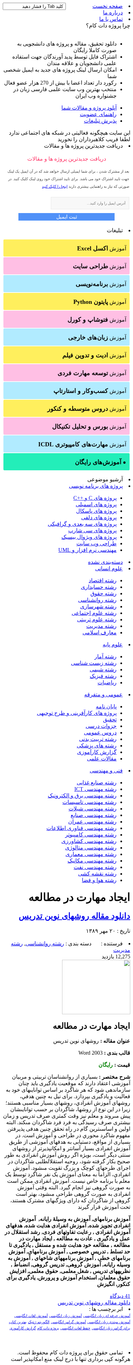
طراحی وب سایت (96, 543)
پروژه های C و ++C (95, 498)
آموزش (101, 248)
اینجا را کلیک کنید (55, 186)
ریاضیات (107, 682)
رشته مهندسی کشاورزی (89, 841)
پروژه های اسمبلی (96, 504)
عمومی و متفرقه (103, 694)
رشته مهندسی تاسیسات (89, 802)
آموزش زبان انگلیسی (65, 1316)
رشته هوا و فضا (99, 880)
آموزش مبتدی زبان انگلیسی (108, 1322)
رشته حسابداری (99, 587)
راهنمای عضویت (98, 114)
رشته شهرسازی (98, 606)
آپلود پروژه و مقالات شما (89, 108)
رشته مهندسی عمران (92, 821)
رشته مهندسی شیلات (93, 808)
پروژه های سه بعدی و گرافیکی (82, 524)
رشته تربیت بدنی (98, 739)
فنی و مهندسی (106, 770)
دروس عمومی (100, 732)
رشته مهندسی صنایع (94, 815)
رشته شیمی (103, 669)
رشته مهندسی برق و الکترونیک (82, 795)
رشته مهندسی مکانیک (92, 861)
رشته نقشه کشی (97, 874)
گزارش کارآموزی (97, 752)
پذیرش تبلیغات (100, 121)
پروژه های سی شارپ (92, 530)
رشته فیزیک (103, 676)
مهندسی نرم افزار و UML (87, 550)
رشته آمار (105, 656)
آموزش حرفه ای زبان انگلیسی (106, 1316)
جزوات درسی (101, 726)
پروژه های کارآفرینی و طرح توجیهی (77, 713)
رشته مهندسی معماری (91, 854)
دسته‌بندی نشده (105, 562)
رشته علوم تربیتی (97, 619)
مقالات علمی (102, 758)
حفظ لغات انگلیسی (75, 1328)
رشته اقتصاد (103, 580)
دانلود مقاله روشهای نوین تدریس (74, 915)
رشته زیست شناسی (94, 663)
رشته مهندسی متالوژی (91, 848)
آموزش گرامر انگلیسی (68, 1322)
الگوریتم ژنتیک (38, 1322)
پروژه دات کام (48, 1328)
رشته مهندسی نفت (95, 867)
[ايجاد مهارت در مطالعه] (96, 1012)
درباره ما (113, 12)
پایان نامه (106, 706)
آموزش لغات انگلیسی (31, 1316)
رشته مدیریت (101, 626)
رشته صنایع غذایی (97, 782)
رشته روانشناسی (97, 600)
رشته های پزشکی (97, 745)
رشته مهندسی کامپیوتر (91, 834)
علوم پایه (113, 644)
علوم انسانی (109, 568)
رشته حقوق (103, 593)
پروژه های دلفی (99, 517)
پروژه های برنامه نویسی (96, 486)
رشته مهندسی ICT (95, 789)
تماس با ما (111, 19)
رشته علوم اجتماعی (94, 613)
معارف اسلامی (100, 632)
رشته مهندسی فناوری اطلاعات (81, 828)
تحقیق (110, 719)
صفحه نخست (107, 6)
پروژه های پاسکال (96, 511)
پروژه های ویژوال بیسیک (89, 537)
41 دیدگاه (120, 1296)
